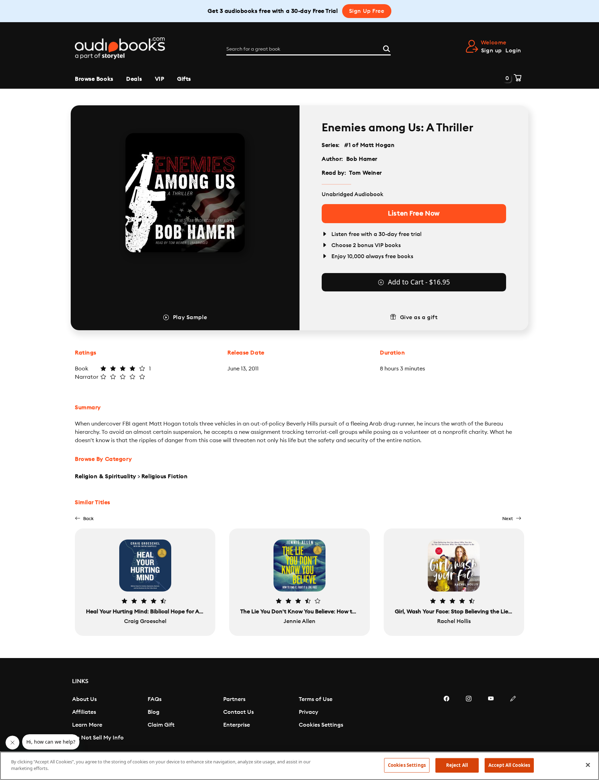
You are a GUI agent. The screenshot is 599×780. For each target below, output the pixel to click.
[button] (84, 518)
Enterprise (236, 725)
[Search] (386, 48)
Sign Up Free (366, 11)
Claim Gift (161, 725)
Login (513, 51)
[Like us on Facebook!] (446, 719)
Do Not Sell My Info (98, 737)
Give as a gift (419, 317)
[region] (299, 766)
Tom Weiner (365, 173)
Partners (234, 699)
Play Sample (190, 317)
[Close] (588, 764)
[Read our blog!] (513, 719)
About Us (84, 699)
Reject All (457, 765)
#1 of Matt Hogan (369, 145)
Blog (153, 712)
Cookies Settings (321, 725)
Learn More (87, 725)
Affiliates (84, 712)
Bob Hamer (361, 159)
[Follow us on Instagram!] (469, 719)
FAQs (155, 699)
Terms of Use (315, 699)
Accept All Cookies (509, 765)
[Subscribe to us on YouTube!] (491, 719)
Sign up (491, 51)
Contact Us (238, 712)
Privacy (308, 712)
